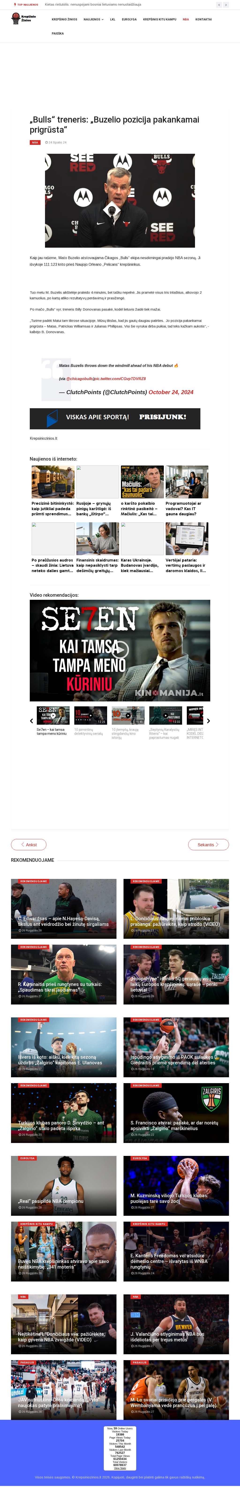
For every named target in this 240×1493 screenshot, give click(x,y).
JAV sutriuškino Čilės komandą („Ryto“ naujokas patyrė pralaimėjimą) (59, 1402)
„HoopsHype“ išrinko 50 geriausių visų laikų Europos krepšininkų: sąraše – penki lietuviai (174, 984)
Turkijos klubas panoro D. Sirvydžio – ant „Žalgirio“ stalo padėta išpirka (61, 1125)
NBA (186, 19)
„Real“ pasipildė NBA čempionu (50, 1201)
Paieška (58, 33)
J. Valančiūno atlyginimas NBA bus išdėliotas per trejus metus (167, 1337)
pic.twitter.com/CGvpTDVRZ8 (120, 379)
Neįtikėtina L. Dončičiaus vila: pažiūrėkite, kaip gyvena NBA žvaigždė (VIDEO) (61, 1337)
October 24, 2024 (171, 392)
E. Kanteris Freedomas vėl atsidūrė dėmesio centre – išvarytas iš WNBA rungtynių (169, 1261)
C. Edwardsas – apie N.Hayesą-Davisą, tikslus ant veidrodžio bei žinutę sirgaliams (63, 921)
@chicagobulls (79, 379)
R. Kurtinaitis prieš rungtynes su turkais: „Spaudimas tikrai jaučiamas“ (60, 987)
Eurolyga (129, 19)
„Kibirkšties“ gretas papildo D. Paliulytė (73, 4)
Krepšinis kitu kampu (159, 19)
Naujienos (92, 19)
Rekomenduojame (33, 881)
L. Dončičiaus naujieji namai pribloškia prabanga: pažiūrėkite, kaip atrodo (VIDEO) (175, 921)
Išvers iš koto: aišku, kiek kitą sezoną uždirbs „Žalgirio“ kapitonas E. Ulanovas (60, 1060)
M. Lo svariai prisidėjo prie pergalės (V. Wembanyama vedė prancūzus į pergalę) (174, 1402)
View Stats (120, 1468)
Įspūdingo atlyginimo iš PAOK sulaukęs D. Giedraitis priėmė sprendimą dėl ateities (174, 1060)
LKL (112, 19)
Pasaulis (27, 1362)
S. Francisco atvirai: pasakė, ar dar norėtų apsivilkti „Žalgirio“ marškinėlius (174, 1125)
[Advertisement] (120, 787)
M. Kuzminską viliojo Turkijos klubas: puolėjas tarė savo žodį (169, 1198)
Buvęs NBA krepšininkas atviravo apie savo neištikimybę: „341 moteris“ (63, 1264)
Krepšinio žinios (64, 19)
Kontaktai (203, 19)
